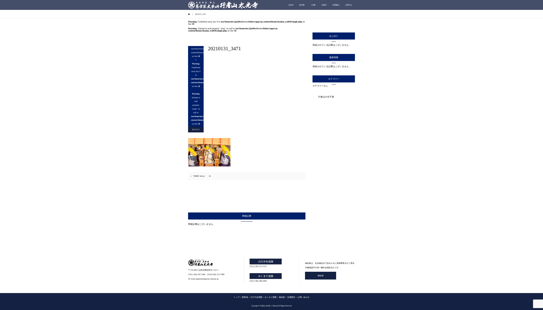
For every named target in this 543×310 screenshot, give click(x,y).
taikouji (202, 176)
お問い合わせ (303, 297)
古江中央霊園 (256, 297)
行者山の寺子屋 (326, 97)
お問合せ (348, 5)
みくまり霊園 (270, 297)
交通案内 (335, 5)
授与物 (301, 5)
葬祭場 (245, 297)
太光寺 (290, 5)
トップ (237, 297)
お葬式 (324, 5)
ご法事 (312, 5)
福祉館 (321, 276)
